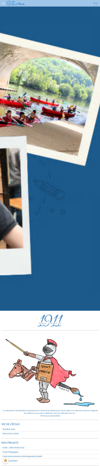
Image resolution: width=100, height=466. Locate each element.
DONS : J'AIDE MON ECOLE (13, 448)
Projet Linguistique (10, 461)
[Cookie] (5, 461)
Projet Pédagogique (10, 452)
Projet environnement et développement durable (22, 456)
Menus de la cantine (11, 433)
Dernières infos (9, 429)
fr (94, 3)
